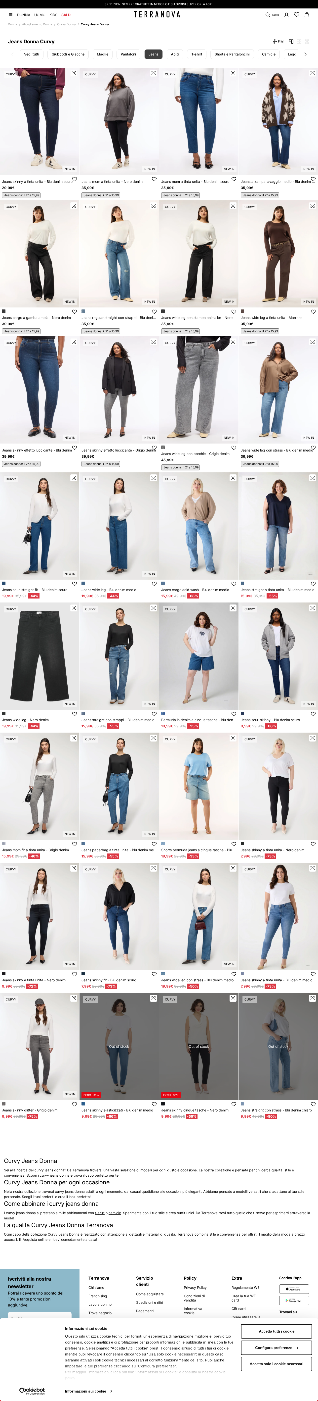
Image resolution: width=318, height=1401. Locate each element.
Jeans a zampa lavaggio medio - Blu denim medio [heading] (278, 181)
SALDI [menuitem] (66, 15)
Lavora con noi (100, 1304)
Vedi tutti (31, 54)
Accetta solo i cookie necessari (276, 1364)
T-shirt (196, 54)
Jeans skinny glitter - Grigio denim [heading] (29, 1110)
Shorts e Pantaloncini (232, 54)
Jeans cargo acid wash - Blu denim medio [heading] (195, 590)
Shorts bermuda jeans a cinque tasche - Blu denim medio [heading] (199, 850)
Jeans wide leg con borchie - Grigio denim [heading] (195, 453)
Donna (12, 24)
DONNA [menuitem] (23, 15)
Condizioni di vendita (194, 1298)
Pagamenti (145, 1311)
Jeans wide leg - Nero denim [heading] (25, 720)
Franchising (97, 1296)
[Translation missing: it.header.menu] (10, 14)
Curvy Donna (66, 24)
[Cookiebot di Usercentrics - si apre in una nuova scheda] (32, 1391)
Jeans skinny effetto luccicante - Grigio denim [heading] (118, 450)
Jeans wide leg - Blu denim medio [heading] (108, 590)
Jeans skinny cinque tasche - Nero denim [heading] (195, 1110)
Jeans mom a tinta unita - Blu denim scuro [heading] (195, 181)
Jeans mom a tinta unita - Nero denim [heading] (112, 181)
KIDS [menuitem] (53, 15)
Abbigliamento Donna (37, 24)
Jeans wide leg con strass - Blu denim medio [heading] (277, 450)
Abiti (175, 54)
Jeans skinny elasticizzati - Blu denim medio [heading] (117, 1110)
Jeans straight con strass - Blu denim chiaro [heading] (276, 1110)
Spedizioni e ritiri (149, 1302)
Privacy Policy (195, 1287)
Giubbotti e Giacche (68, 54)
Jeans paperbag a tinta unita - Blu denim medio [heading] (119, 850)
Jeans (154, 54)
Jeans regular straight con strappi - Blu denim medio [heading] (119, 317)
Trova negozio (100, 1313)
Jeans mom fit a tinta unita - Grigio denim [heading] (35, 850)
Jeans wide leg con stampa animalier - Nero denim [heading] (199, 317)
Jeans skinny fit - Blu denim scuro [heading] (108, 980)
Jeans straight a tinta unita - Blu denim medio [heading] (277, 590)
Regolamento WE (245, 1287)
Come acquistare (150, 1294)
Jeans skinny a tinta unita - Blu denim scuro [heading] (37, 181)
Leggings (296, 54)
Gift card (239, 1308)
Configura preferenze (273, 1348)
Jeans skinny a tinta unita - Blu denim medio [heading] (276, 980)
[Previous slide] (12, 54)
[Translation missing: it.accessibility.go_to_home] (157, 14)
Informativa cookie (193, 1310)
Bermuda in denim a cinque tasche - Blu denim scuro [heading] (199, 720)
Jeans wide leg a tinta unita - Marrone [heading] (271, 317)
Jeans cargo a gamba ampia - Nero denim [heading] (36, 317)
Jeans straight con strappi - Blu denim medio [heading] (117, 720)
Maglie (102, 54)
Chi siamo (96, 1287)
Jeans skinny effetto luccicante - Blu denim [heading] (37, 450)
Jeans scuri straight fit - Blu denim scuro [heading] (34, 590)
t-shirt (100, 1213)
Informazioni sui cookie (85, 1391)
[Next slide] (305, 54)
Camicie (269, 54)
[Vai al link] (294, 1289)
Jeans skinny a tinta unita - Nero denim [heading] (272, 850)
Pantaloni (128, 54)
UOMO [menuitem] (39, 15)
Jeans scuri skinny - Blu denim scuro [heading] (270, 720)
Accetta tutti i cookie (276, 1331)
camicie (115, 1213)
